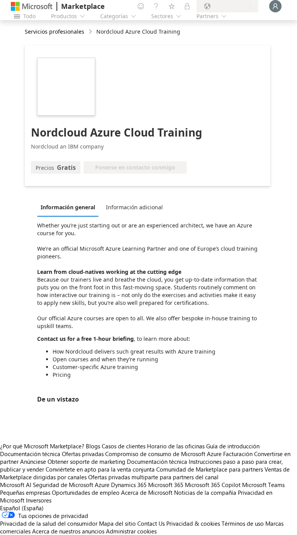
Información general (68, 207)
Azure (102, 485)
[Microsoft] (32, 6)
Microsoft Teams (263, 485)
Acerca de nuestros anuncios (68, 531)
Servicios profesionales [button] (54, 31)
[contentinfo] (91, 32)
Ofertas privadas (83, 454)
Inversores (38, 500)
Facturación (238, 454)
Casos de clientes (123, 446)
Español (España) (22, 508)
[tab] (69, 206)
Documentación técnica (30, 454)
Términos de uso (243, 523)
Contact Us (151, 523)
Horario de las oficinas (176, 446)
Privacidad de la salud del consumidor (48, 523)
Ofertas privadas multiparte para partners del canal (153, 477)
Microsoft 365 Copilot (213, 485)
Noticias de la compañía (205, 492)
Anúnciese (33, 461)
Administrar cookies (131, 531)
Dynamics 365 (129, 485)
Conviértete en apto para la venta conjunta (100, 469)
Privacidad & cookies (193, 523)
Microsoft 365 (165, 485)
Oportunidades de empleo (85, 492)
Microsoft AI (15, 485)
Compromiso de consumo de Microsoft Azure (164, 454)
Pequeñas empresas (25, 492)
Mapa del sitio (117, 523)
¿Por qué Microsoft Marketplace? (42, 446)
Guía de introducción (232, 446)
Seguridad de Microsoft (63, 485)
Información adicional (134, 207)
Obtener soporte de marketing (86, 461)
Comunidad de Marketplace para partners (209, 469)
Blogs (93, 446)
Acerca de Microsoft (146, 492)
